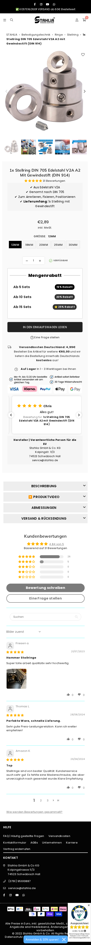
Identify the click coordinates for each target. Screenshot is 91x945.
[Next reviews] (79, 415)
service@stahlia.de (22, 888)
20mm (43, 245)
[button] (34, 181)
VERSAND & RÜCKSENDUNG (43, 518)
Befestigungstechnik (36, 35)
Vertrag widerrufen (16, 849)
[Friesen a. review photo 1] (16, 679)
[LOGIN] (76, 20)
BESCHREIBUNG (44, 486)
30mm (73, 245)
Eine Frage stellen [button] (45, 598)
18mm (29, 245)
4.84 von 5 (56, 544)
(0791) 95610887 (19, 881)
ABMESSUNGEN (44, 507)
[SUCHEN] (11, 20)
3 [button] (47, 800)
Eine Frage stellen (46, 337)
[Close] (64, 939)
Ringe (59, 35)
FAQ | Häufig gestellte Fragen (23, 836)
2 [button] (41, 800)
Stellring (73, 35)
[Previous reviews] (11, 415)
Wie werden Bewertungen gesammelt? (34, 812)
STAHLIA (11, 35)
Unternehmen (52, 843)
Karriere (72, 843)
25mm (58, 245)
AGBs (34, 843)
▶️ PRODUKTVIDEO (43, 497)
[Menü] (4, 20)
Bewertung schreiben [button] (45, 587)
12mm (15, 245)
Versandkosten (59, 836)
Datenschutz (14, 937)
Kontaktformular (14, 843)
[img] (15, 652)
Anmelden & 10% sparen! (42, 939)
